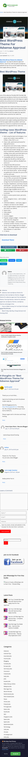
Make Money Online (9, 684)
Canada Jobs (7, 663)
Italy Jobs (6, 676)
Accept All (15, 753)
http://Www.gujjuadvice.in (9, 407)
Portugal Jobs (7, 707)
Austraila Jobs (8, 656)
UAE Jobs (6, 729)
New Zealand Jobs (9, 696)
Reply (3, 420)
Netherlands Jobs (9, 694)
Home (1, 12)
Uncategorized (8, 734)
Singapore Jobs (8, 717)
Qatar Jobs (7, 709)
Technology (7, 727)
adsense (4, 292)
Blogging (6, 661)
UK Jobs (6, 732)
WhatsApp (3, 260)
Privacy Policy (5, 749)
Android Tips (7, 653)
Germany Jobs (8, 669)
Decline (6, 753)
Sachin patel (8, 387)
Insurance (6, 671)
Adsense (4, 290)
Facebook (11, 260)
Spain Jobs (7, 719)
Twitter (19, 260)
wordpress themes (11, 302)
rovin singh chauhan (10, 470)
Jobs (5, 679)
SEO (5, 714)
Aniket (6, 447)
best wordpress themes (12, 295)
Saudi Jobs (7, 712)
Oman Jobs (7, 701)
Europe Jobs (7, 666)
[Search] (6, 543)
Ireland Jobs (7, 674)
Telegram (3, 264)
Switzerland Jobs (8, 724)
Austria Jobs (7, 658)
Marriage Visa (8, 689)
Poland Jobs (7, 704)
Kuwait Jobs (7, 681)
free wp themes (9, 299)
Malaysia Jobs (7, 686)
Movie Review (8, 691)
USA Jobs (6, 737)
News (5, 699)
